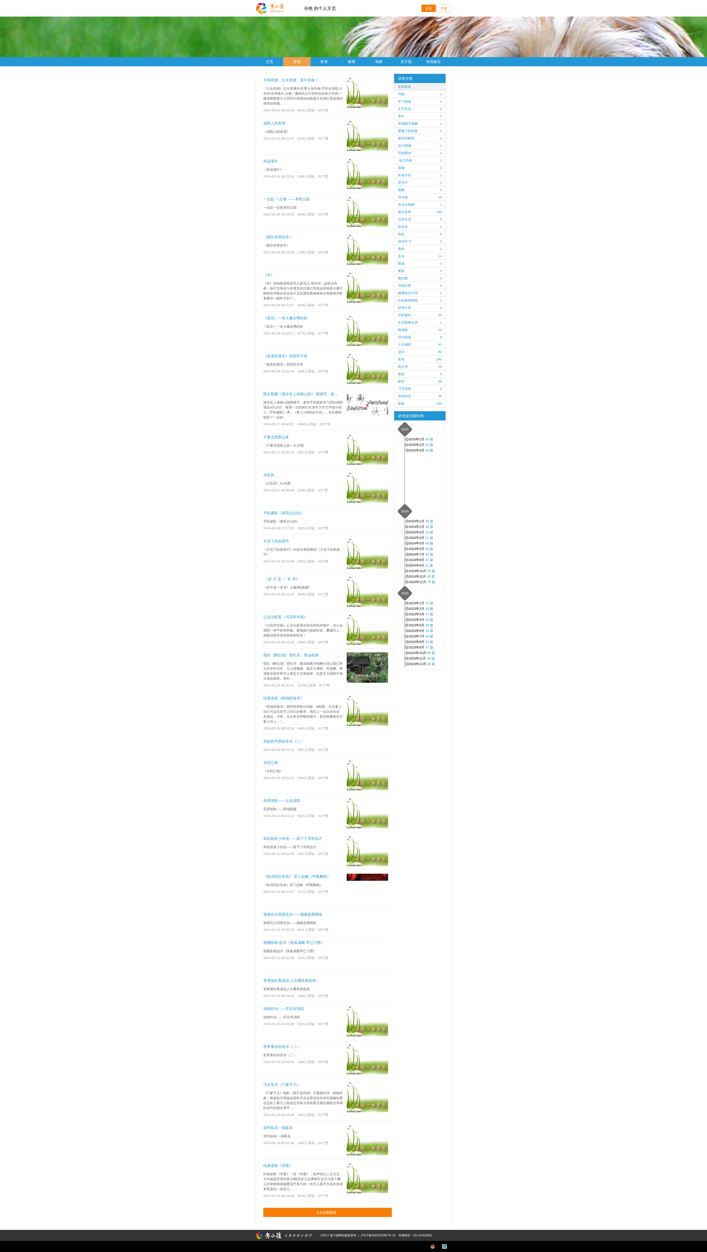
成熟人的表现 (274, 123)
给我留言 (433, 62)
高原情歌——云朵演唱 (281, 801)
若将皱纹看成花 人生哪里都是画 (289, 981)
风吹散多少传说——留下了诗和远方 (292, 839)
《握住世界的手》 (278, 237)
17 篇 (429, 614)
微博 (351, 62)
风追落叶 (270, 161)
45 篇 (429, 554)
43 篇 (429, 532)
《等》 (268, 275)
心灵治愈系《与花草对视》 (285, 617)
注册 (444, 8)
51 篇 (429, 445)
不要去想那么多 (276, 437)
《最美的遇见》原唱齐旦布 (285, 356)
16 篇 (429, 631)
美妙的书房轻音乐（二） (283, 741)
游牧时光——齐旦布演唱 (283, 1009)
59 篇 (429, 642)
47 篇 (429, 560)
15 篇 (429, 603)
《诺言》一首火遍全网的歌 (285, 318)
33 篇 (429, 609)
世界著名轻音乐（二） (281, 1047)
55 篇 (431, 653)
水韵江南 (270, 763)
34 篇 (429, 450)
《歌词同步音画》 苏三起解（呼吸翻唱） (297, 876)
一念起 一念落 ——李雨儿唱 (286, 199)
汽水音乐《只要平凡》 (281, 1085)
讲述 (297, 62)
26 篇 (431, 664)
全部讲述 (404, 87)
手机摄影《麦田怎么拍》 (283, 513)
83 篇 (431, 576)
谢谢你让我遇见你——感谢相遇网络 (292, 914)
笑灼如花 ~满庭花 (277, 1128)
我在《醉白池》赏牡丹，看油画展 (291, 655)
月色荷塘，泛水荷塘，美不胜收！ (291, 80)
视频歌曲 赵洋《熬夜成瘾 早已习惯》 (293, 943)
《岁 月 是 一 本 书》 (281, 579)
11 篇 (429, 565)
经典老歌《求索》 (278, 1166)
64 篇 (429, 439)
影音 (324, 62)
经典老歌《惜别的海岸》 (283, 698)
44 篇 (429, 636)
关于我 (406, 62)
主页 (269, 62)
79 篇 (431, 582)
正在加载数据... (327, 1212)
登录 (428, 8)
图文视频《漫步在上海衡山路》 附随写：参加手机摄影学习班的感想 (319, 394)
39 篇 (431, 571)
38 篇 (429, 521)
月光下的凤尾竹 (276, 541)
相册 (379, 62)
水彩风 (268, 475)
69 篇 (429, 549)
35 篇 (429, 527)
